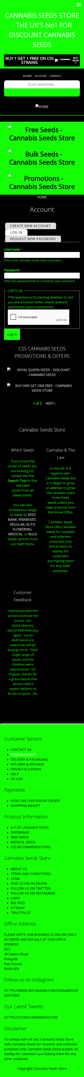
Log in (18, 232)
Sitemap (18, 908)
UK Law (17, 779)
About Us (19, 869)
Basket (27, 76)
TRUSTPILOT (21, 913)
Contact (55, 76)
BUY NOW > (76, 60)
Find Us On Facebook (29, 883)
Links (15, 898)
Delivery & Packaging (29, 759)
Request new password (33, 239)
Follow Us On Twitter (30, 888)
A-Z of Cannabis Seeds (30, 827)
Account (41, 76)
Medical (15, 534)
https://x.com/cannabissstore (31, 1017)
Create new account (30, 226)
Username (13, 249)
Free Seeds (20, 837)
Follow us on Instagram (33, 893)
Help (15, 774)
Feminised (27, 519)
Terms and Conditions (31, 874)
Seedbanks (20, 832)
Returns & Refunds (27, 764)
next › (51, 403)
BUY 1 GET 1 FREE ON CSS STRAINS (29, 60)
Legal (15, 878)
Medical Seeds (23, 842)
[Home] (42, 106)
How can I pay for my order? (35, 801)
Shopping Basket (25, 805)
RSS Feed (18, 903)
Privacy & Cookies (26, 769)
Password (13, 270)
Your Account (23, 754)
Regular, (17, 524)
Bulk (33, 534)
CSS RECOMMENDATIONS (31, 847)
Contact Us (21, 749)
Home (42, 197)
